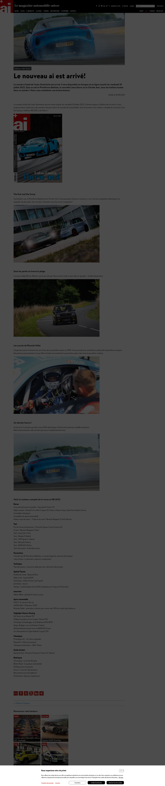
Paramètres (77, 783)
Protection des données (47, 783)
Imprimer (57, 783)
